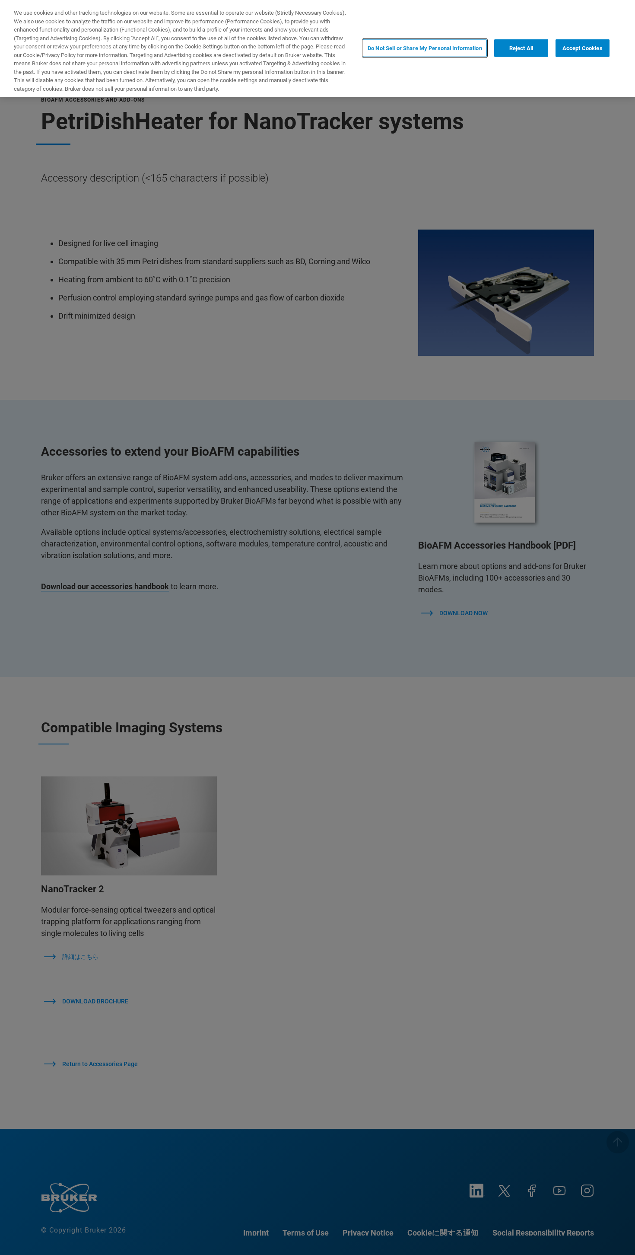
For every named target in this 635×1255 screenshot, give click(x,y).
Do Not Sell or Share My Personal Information (425, 48)
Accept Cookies (582, 48)
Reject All (521, 48)
